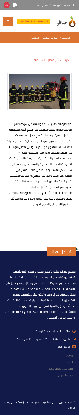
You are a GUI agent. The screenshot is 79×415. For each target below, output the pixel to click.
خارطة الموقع (65, 375)
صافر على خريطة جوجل (60, 368)
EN (6, 5)
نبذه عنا (69, 355)
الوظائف (68, 362)
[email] (14, 5)
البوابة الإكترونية (62, 5)
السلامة (35, 38)
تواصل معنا (42, 5)
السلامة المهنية (50, 38)
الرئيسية (66, 38)
